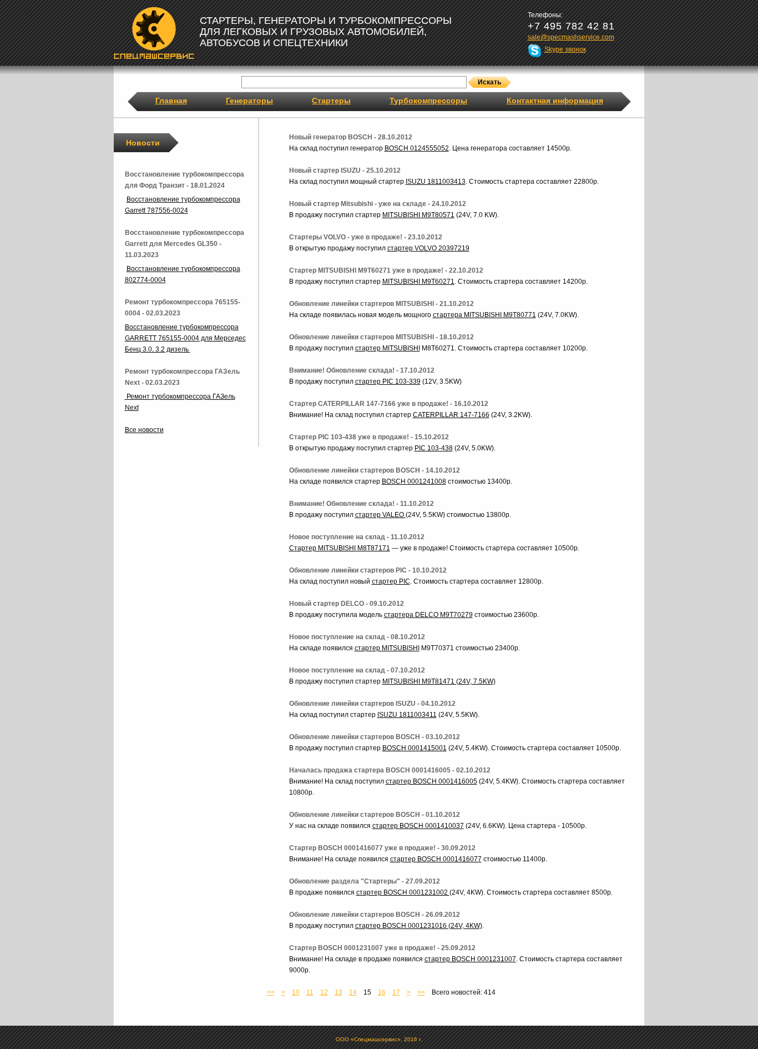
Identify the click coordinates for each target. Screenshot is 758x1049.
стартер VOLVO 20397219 (428, 248)
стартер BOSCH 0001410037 (418, 826)
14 (353, 992)
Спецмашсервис (154, 33)
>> (421, 992)
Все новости (144, 430)
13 (338, 992)
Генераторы (249, 100)
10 (296, 992)
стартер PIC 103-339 (388, 381)
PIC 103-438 (434, 448)
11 (310, 992)
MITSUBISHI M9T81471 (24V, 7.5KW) (439, 681)
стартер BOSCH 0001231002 (402, 892)
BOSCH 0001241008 (414, 481)
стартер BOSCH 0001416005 (431, 781)
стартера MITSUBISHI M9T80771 (484, 315)
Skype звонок (565, 49)
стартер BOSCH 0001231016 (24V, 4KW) (418, 926)
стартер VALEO (380, 515)
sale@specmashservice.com (571, 37)
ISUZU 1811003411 (407, 715)
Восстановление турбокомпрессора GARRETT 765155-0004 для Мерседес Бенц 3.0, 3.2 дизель (185, 338)
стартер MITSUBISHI (387, 348)
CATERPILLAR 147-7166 (451, 415)
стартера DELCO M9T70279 (428, 615)
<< (271, 992)
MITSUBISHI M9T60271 (418, 281)
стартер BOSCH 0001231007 (470, 959)
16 (382, 992)
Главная (171, 100)
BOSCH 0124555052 (417, 148)
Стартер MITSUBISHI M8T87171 (339, 548)
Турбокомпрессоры (428, 100)
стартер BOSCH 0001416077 (436, 859)
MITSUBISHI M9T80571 (418, 215)
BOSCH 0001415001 (414, 748)
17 (396, 992)
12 (324, 992)
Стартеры (331, 100)
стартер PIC (391, 581)
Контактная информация (555, 100)
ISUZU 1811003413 (436, 181)
